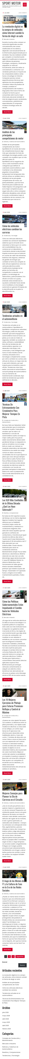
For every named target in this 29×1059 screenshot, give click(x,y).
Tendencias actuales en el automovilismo (12, 317)
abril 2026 (5, 1019)
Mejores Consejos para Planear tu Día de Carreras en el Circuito (12, 796)
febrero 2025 (6, 1029)
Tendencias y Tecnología (10, 235)
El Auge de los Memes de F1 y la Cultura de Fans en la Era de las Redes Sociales (13, 885)
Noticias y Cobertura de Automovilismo (14, 141)
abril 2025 (5, 1025)
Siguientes (20, 956)
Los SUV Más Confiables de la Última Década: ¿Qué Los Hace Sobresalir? (12, 504)
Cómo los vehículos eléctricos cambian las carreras (12, 229)
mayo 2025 (6, 1022)
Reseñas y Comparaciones (11, 513)
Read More (7, 112)
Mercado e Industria (9, 39)
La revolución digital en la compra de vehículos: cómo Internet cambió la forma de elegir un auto (13, 31)
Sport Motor (11, 3)
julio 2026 (5, 1012)
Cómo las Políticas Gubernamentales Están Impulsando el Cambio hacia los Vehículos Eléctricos (12, 608)
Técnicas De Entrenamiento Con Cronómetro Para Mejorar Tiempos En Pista (11, 411)
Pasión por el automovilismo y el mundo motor (11, 6)
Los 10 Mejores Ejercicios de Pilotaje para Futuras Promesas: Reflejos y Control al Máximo (12, 706)
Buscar (4, 962)
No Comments (23, 12)
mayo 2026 (6, 1016)
